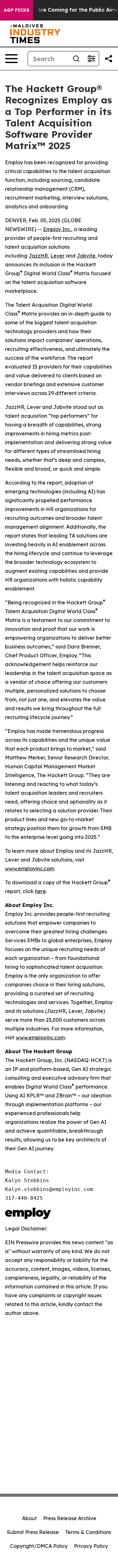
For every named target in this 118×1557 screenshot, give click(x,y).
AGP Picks (16, 10)
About (29, 1518)
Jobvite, (87, 256)
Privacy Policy (91, 1546)
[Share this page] (108, 58)
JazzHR (38, 256)
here (40, 891)
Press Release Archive (69, 1518)
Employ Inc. (57, 229)
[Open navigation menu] (11, 58)
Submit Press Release (33, 1532)
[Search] (76, 58)
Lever (57, 256)
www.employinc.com (29, 868)
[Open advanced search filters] (91, 58)
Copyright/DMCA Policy (39, 1546)
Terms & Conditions (88, 1532)
